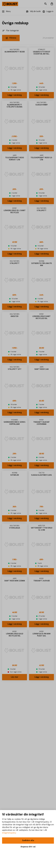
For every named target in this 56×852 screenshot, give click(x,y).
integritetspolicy (9, 833)
